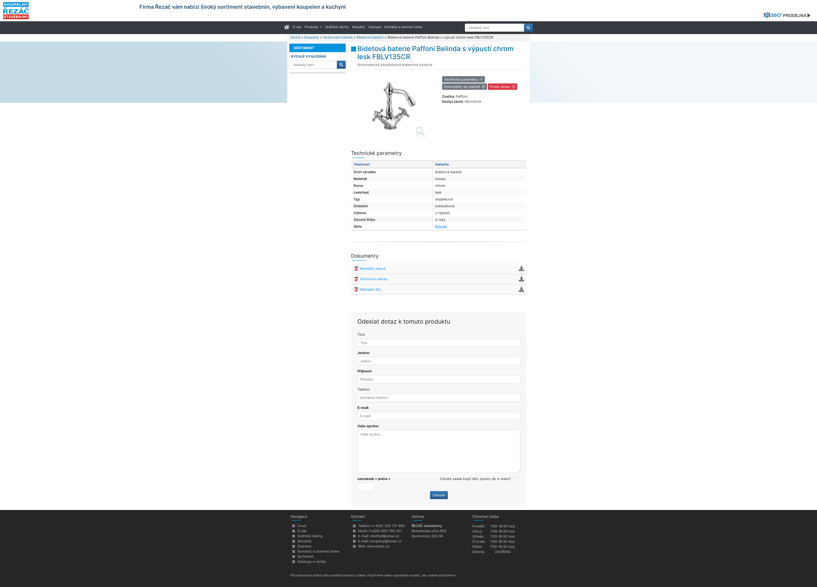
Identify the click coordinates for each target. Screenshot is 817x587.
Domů (295, 37)
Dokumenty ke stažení (462, 86)
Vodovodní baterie (338, 37)
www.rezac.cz (378, 546)
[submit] (528, 28)
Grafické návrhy (337, 27)
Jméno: (363, 353)
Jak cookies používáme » (439, 575)
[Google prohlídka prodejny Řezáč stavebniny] (789, 15)
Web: (362, 546)
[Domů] (68, 10)
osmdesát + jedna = (373, 479)
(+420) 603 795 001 (385, 531)
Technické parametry (461, 79)
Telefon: (363, 389)
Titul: (361, 334)
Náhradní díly (370, 289)
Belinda (441, 226)
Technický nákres (373, 279)
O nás (297, 27)
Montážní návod (373, 268)
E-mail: (363, 408)
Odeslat (439, 495)
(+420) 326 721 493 (388, 526)
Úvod (301, 526)
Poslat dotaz (500, 86)
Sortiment (305, 556)
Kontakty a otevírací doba (403, 27)
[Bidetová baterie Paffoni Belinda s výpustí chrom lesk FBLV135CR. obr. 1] (393, 105)
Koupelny (311, 37)
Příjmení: (364, 371)
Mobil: (363, 531)
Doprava (375, 27)
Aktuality (358, 27)
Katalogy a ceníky (311, 561)
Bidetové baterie (370, 37)
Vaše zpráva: (368, 426)
